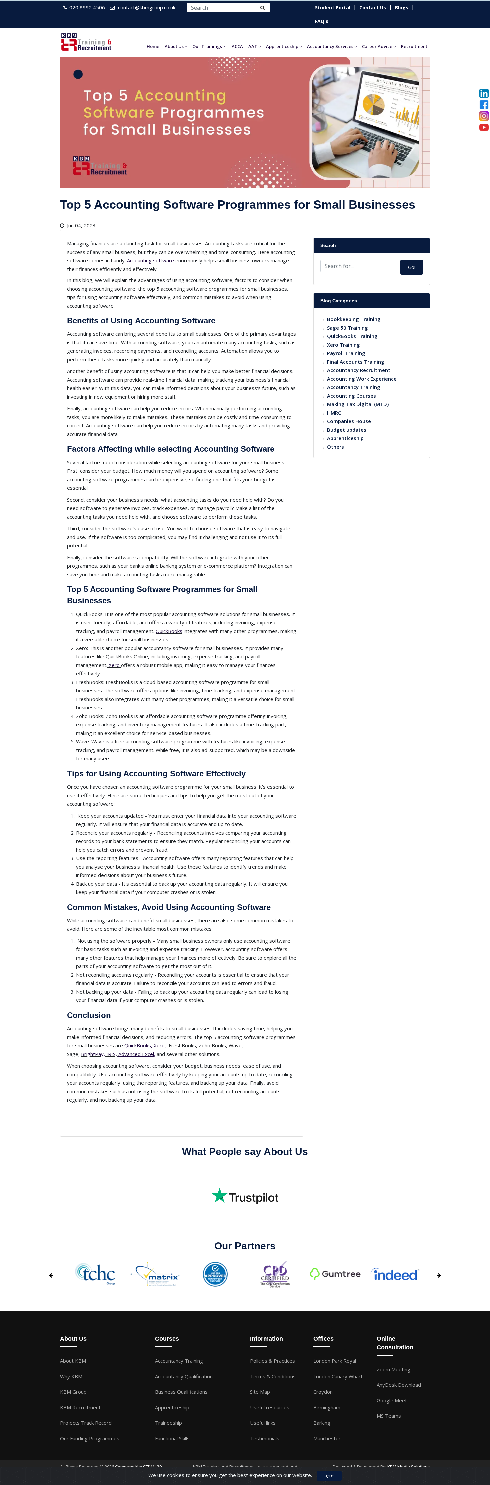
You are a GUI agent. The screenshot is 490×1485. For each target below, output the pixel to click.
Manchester (327, 1438)
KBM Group (73, 1391)
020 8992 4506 (87, 7)
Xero (114, 665)
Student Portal (332, 7)
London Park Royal (334, 1360)
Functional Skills (172, 1438)
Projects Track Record (86, 1422)
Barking (321, 1422)
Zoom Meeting (393, 1369)
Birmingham (326, 1407)
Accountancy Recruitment (358, 370)
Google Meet (392, 1400)
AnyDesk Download (399, 1384)
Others (335, 446)
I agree (329, 1475)
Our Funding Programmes (89, 1438)
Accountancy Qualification (184, 1376)
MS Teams (389, 1415)
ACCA (237, 46)
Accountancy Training (353, 387)
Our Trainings (207, 46)
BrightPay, (93, 1054)
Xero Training (343, 344)
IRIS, (111, 1054)
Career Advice (377, 46)
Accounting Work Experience (362, 378)
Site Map (260, 1391)
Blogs (401, 7)
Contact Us (372, 7)
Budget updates (346, 429)
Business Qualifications (181, 1391)
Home (153, 46)
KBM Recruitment (80, 1407)
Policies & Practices (272, 1360)
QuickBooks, (138, 1045)
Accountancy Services (330, 46)
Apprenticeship (282, 46)
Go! (411, 267)
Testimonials (264, 1438)
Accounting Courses (351, 395)
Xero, (160, 1045)
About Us (174, 46)
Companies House (349, 421)
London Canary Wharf (337, 1376)
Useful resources (269, 1407)
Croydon (323, 1391)
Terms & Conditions (273, 1376)
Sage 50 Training (347, 327)
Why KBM (71, 1376)
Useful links (263, 1422)
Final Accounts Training (355, 361)
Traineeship (168, 1422)
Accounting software (150, 260)
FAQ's (321, 21)
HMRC (334, 412)
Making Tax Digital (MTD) (358, 404)
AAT (252, 46)
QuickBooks (169, 631)
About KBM (73, 1360)
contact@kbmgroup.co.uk (146, 7)
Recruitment (414, 46)
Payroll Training (346, 353)
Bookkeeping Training (354, 319)
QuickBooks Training (352, 336)
